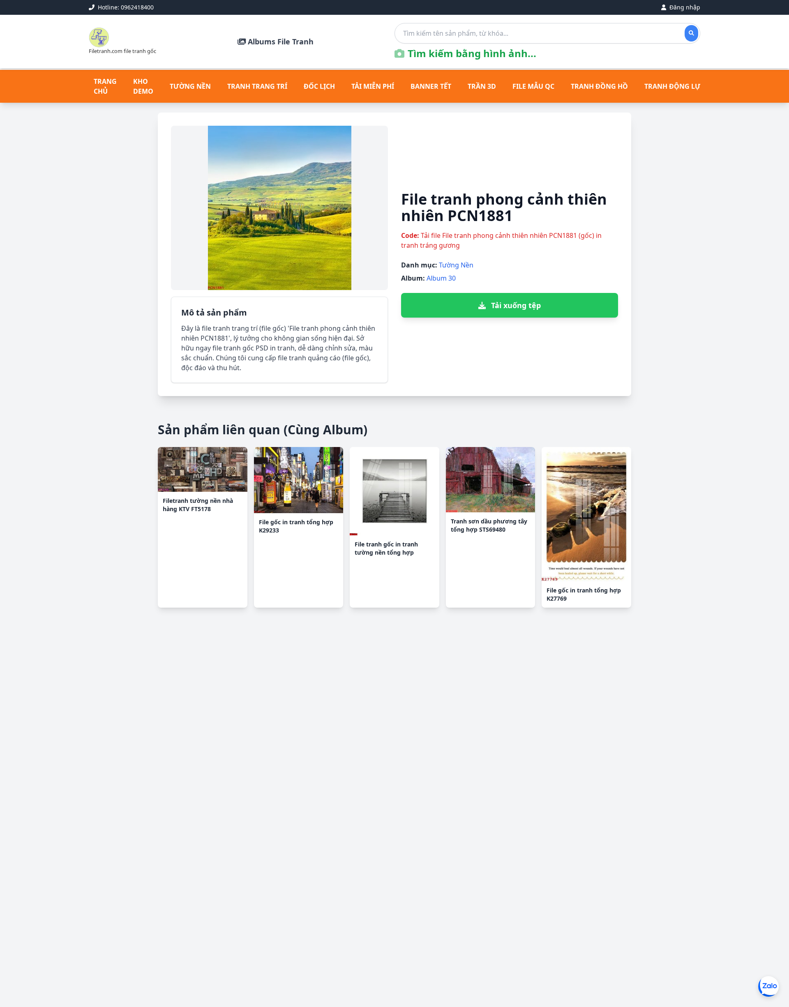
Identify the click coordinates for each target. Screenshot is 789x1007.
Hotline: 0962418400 (125, 7)
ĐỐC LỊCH (319, 86)
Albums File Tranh (280, 41)
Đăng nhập (684, 7)
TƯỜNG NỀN (190, 86)
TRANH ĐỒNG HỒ (599, 86)
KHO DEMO (143, 86)
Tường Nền (456, 265)
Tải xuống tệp (515, 305)
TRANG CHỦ (105, 86)
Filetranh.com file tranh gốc (122, 51)
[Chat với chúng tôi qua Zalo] (768, 986)
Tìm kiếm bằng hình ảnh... (472, 53)
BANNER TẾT (431, 86)
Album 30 (441, 278)
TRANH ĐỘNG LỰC (674, 86)
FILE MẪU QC (533, 86)
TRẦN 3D (482, 86)
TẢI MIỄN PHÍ (372, 86)
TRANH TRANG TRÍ (257, 86)
